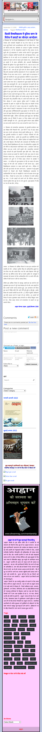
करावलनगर (23, 625)
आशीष (6, 625)
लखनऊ (25, 650)
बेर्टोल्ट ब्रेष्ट (18, 646)
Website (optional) (30, 352)
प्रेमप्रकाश (8, 646)
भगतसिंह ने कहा (30, 646)
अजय (13, 617)
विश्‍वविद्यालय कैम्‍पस (21, 30)
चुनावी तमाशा (25, 634)
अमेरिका (7, 621)
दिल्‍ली (16, 638)
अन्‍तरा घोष (22, 617)
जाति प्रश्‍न (8, 638)
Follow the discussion (36, 317)
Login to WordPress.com (22, 348)
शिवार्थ (25, 659)
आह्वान (21, 729)
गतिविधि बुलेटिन (23, 27)
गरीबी (16, 634)
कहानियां (21, 629)
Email (17, 351)
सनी (12, 663)
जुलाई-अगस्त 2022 (10, 430)
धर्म (23, 638)
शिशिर (33, 659)
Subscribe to (8, 363)
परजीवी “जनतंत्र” (9, 642)
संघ (6, 663)
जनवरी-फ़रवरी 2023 (11, 398)
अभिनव (31, 617)
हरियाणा (31, 667)
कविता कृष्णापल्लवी (10, 629)
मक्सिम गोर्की (8, 650)
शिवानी (17, 659)
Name (5, 351)
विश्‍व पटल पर (15, 655)
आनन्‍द (32, 621)
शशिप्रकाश (8, 659)
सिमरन (19, 663)
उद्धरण (14, 625)
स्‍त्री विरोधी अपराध (20, 667)
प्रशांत (20, 642)
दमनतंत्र (6, 30)
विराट (6, 655)
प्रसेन (28, 642)
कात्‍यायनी (30, 629)
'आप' (6, 617)
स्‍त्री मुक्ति (7, 667)
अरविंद (15, 621)
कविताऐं (33, 625)
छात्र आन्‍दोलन (31, 27)
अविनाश (24, 621)
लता (33, 650)
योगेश (17, 650)
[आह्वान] (21, 10)
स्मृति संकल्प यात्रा (30, 663)
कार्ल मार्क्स (7, 634)
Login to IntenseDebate (9, 348)
